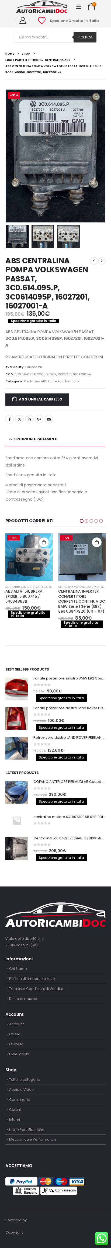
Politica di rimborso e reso (32, 978)
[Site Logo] (41, 7)
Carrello (16, 1044)
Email (48, 419)
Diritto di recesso (24, 998)
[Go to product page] (82, 557)
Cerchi (15, 1109)
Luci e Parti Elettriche (63, 381)
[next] (102, 261)
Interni (14, 1119)
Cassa (14, 1034)
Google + (39, 419)
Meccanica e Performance (32, 1139)
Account (16, 1024)
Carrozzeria (19, 1099)
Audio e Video (21, 1089)
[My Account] (25, 21)
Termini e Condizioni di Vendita (36, 988)
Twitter (19, 419)
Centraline (65, 587)
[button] (79, 6)
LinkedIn (29, 419)
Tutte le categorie (24, 1079)
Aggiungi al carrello (40, 399)
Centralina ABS (35, 381)
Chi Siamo (18, 968)
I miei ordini (19, 1054)
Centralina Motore (18, 587)
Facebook (9, 419)
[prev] (94, 261)
